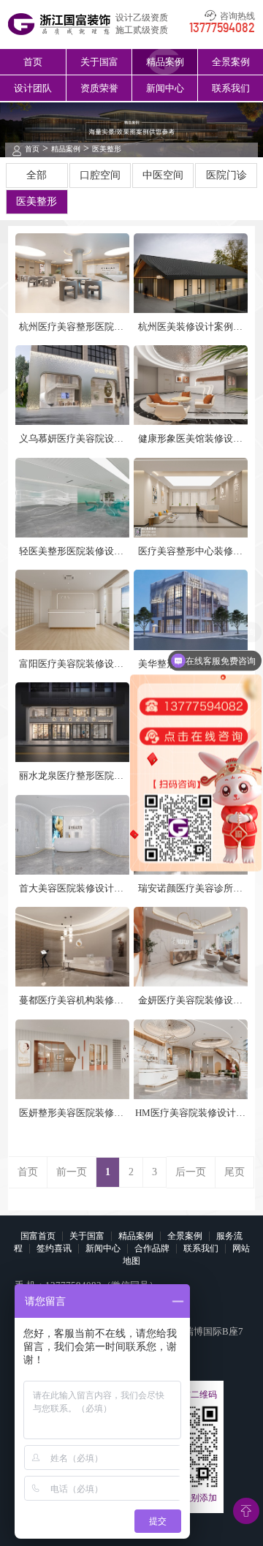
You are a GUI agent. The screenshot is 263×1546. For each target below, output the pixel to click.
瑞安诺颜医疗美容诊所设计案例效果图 (190, 889)
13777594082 (222, 28)
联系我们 (231, 88)
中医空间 (162, 175)
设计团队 (33, 88)
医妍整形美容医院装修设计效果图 (71, 1113)
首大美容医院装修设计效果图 (71, 889)
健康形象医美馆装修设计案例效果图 (190, 439)
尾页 (234, 1171)
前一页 (71, 1171)
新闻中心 (165, 88)
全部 (36, 175)
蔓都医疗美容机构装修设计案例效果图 (71, 1001)
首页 (32, 61)
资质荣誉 (99, 88)
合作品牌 (151, 1248)
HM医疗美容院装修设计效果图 (190, 1113)
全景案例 (231, 61)
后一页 (190, 1171)
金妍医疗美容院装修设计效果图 (190, 1001)
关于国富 (99, 61)
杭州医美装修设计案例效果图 (190, 327)
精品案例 (165, 61)
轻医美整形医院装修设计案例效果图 (71, 552)
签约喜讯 (54, 1248)
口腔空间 (100, 175)
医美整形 (106, 149)
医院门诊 (226, 175)
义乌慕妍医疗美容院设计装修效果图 (71, 439)
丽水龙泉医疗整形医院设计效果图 (71, 776)
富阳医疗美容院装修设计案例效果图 (71, 664)
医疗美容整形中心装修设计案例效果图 (190, 552)
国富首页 (38, 1236)
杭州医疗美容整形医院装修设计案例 (71, 327)
